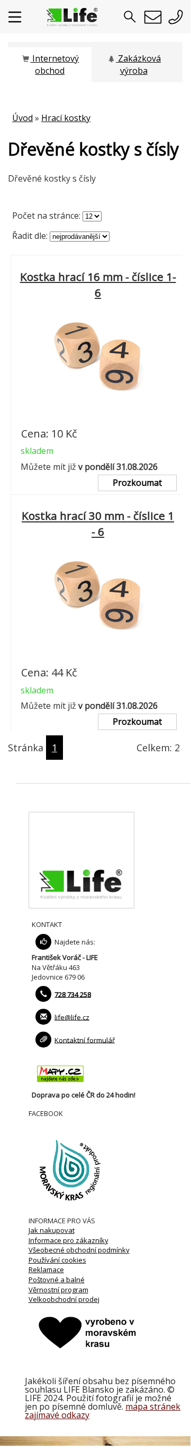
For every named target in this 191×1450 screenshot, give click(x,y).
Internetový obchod (54, 64)
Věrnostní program (58, 1289)
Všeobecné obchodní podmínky (79, 1250)
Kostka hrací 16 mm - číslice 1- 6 (98, 284)
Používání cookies (57, 1260)
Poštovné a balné (57, 1279)
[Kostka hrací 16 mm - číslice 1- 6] (98, 417)
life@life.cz (71, 1017)
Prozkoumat (137, 482)
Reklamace (46, 1269)
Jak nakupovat (52, 1230)
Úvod (22, 118)
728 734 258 (72, 994)
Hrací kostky (65, 118)
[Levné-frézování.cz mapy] (60, 1084)
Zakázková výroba (138, 64)
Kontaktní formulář (84, 1039)
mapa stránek (152, 1406)
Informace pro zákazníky (68, 1240)
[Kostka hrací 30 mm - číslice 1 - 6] (98, 656)
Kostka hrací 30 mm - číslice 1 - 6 (98, 524)
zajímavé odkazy (57, 1415)
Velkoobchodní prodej (64, 1299)
